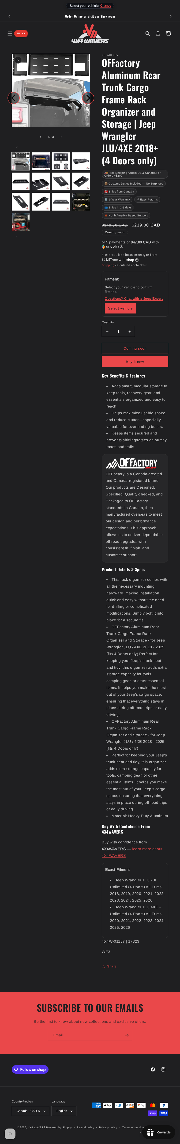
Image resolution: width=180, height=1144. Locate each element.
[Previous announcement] (9, 16)
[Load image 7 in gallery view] (61, 181)
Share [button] (112, 966)
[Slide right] (61, 137)
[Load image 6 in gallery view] (41, 181)
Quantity (108, 322)
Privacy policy (108, 1127)
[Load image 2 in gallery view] (41, 161)
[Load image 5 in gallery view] (21, 181)
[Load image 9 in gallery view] (21, 202)
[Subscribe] (127, 1035)
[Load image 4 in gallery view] (81, 161)
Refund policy (85, 1127)
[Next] (88, 98)
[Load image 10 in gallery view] (41, 202)
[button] (10, 33)
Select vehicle (120, 308)
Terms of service (133, 1127)
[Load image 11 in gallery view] (61, 202)
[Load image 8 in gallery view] (81, 181)
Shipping (108, 265)
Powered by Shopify (59, 1127)
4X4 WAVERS (36, 1127)
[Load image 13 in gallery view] (21, 222)
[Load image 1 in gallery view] (21, 161)
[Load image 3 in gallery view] (61, 161)
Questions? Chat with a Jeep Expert (134, 298)
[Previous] (14, 98)
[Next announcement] (171, 16)
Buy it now (135, 362)
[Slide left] (40, 137)
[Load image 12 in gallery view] (81, 202)
